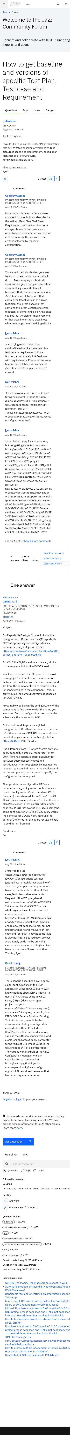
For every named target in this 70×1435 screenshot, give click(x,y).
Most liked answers (53, 553)
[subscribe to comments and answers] (5, 1207)
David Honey (12, 963)
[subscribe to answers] (5, 1200)
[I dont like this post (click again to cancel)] (57, 178)
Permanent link (10, 597)
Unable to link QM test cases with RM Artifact (31, 1355)
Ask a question (13, 1141)
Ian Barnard (10, 601)
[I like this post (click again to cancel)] (50, 178)
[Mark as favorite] (5, 178)
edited (6, 616)
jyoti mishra (9, 121)
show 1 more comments (37, 541)
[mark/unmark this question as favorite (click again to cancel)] (5, 178)
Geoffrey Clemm (15, 195)
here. (20, 1127)
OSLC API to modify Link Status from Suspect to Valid (36, 1282)
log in (19, 1099)
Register (7, 1099)
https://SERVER (12, 741)
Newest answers (52, 558)
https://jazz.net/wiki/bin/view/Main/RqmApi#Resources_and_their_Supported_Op (31, 652)
